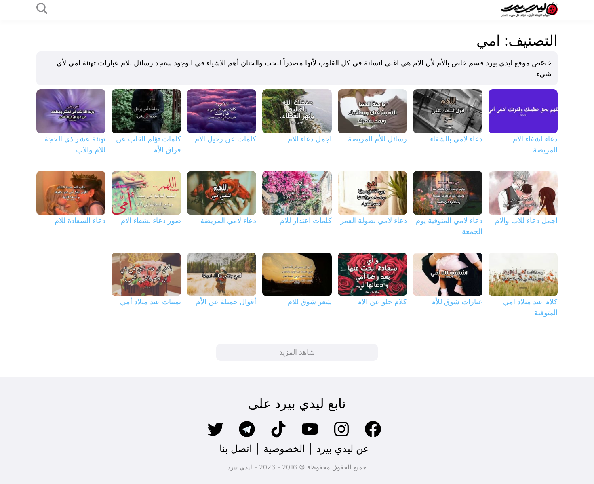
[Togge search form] (42, 9)
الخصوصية (284, 449)
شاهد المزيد (297, 352)
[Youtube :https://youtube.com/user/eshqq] (310, 436)
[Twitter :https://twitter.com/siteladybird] (215, 436)
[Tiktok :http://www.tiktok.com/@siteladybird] (278, 436)
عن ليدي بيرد (342, 449)
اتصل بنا (235, 449)
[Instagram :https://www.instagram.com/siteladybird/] (341, 436)
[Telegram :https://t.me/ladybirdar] (247, 436)
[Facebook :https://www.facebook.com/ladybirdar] (373, 436)
